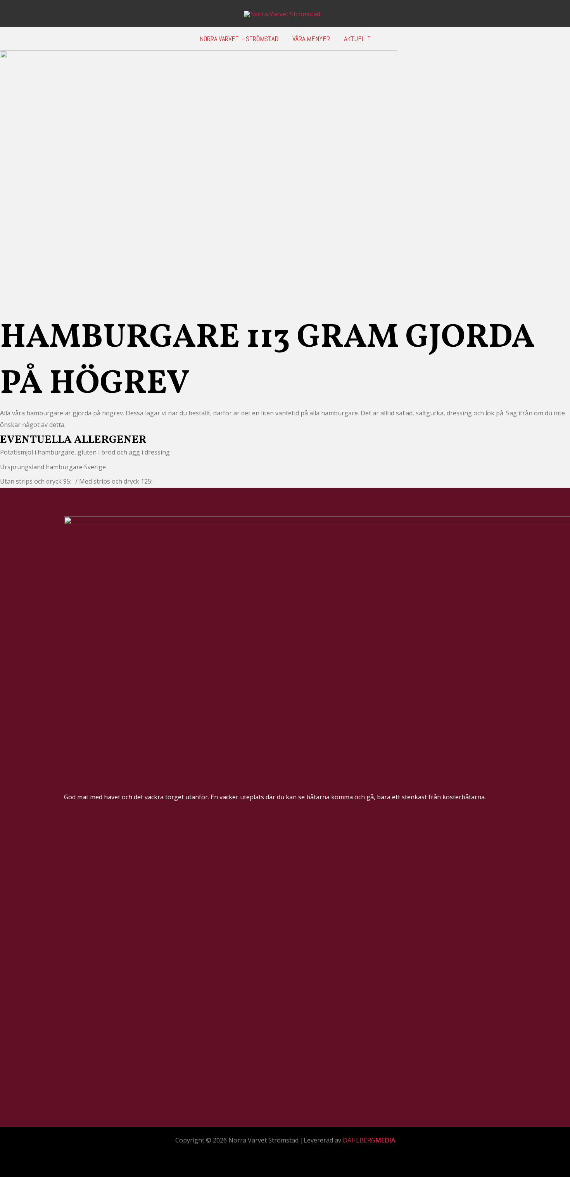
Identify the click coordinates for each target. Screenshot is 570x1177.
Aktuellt (357, 38)
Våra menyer (311, 38)
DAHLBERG (369, 1140)
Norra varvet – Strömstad (239, 38)
